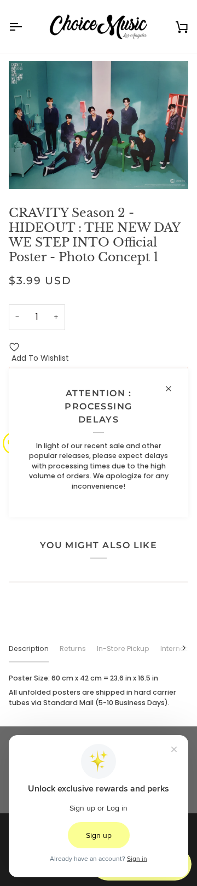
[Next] (177, 648)
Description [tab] (29, 648)
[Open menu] (25, 27)
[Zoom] (29, 168)
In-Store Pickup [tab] (123, 648)
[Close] (173, 388)
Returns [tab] (73, 648)
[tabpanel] (98, 690)
